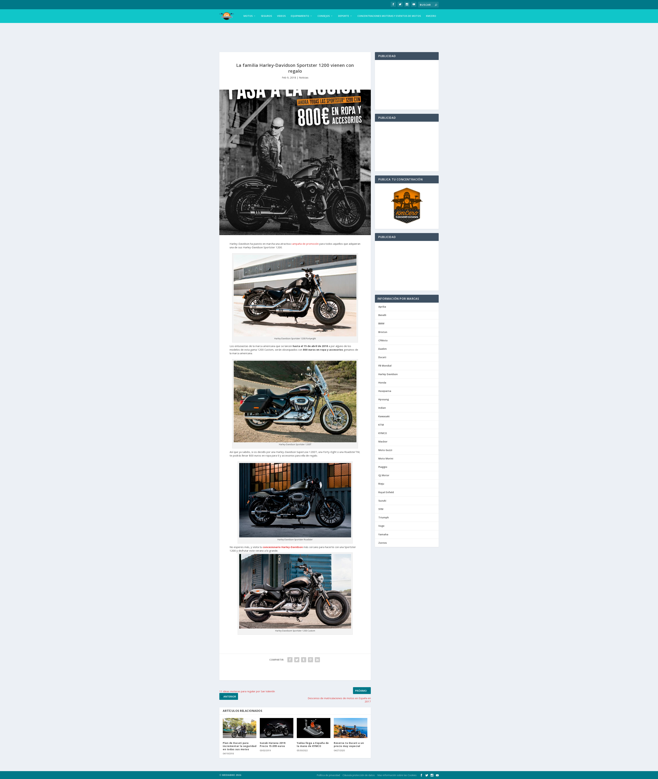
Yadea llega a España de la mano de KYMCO (313, 744)
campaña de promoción (305, 243)
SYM (380, 509)
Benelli (382, 315)
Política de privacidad (328, 775)
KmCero (431, 16)
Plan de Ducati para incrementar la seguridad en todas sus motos (239, 746)
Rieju (381, 483)
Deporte (343, 16)
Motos (248, 16)
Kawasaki (384, 416)
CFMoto (383, 340)
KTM (381, 424)
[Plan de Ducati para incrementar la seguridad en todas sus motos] (239, 728)
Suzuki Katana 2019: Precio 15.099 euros (273, 744)
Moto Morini (385, 458)
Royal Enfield (386, 492)
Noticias (303, 77)
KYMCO (382, 433)
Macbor (382, 441)
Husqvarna (384, 391)
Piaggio (382, 466)
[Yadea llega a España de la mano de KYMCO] (313, 728)
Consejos (324, 16)
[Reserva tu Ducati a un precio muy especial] (350, 728)
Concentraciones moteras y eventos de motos (389, 16)
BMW (381, 323)
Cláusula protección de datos (359, 775)
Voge (381, 525)
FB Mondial (385, 365)
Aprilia (382, 306)
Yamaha (383, 534)
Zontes (382, 542)
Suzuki (382, 500)
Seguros (266, 16)
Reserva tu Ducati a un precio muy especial (349, 744)
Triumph (383, 517)
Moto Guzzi (385, 450)
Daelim (382, 348)
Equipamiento (300, 16)
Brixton (382, 332)
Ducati (382, 357)
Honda (382, 382)
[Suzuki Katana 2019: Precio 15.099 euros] (276, 728)
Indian (382, 407)
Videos (281, 16)
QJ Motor (383, 475)
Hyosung (383, 399)
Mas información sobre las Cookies (397, 775)
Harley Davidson (388, 374)
